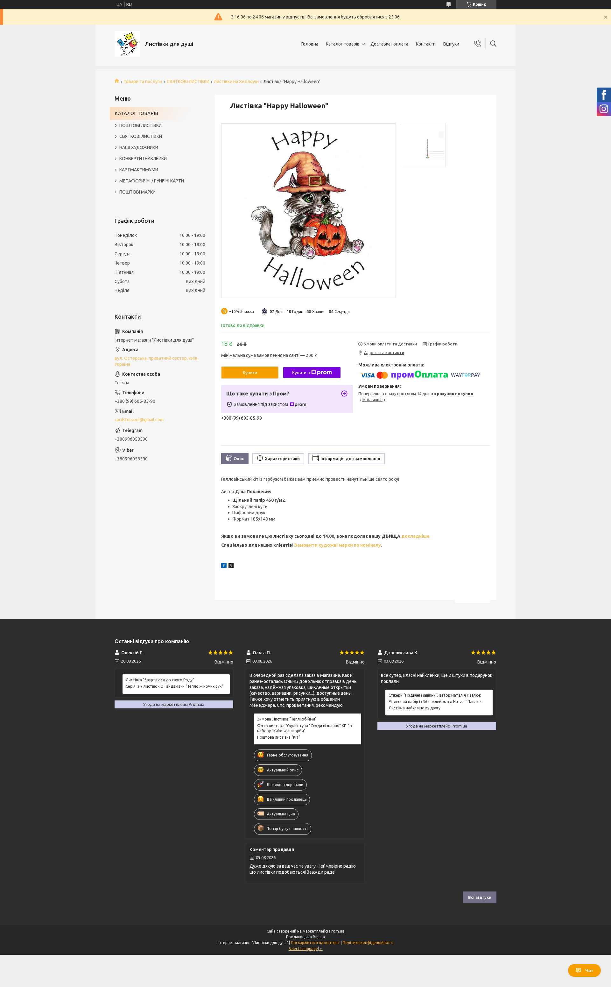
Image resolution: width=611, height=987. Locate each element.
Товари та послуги (142, 81)
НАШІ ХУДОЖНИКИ (138, 147)
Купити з (301, 372)
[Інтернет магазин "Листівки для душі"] (127, 44)
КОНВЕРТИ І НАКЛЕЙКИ (143, 158)
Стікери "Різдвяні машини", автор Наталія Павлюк (435, 695)
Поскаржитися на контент (315, 943)
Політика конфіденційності (368, 943)
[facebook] (224, 566)
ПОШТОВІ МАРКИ (137, 192)
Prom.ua (336, 931)
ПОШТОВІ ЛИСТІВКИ (140, 125)
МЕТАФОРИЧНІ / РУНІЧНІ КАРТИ (151, 180)
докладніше (415, 536)
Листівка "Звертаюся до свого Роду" (160, 680)
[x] (231, 566)
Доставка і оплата (389, 43)
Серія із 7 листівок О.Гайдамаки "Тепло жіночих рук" (174, 686)
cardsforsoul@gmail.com (139, 419)
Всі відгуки (479, 897)
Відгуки (451, 43)
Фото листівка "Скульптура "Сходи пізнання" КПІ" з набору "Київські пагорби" (304, 728)
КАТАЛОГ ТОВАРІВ (136, 113)
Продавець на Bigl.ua (305, 937)
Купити (250, 372)
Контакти (426, 43)
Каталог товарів (343, 43)
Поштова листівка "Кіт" (278, 737)
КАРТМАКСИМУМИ (138, 169)
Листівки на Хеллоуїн (236, 81)
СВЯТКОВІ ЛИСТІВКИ (188, 81)
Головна (309, 43)
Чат (589, 970)
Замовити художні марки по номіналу (337, 545)
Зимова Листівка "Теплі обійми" (287, 719)
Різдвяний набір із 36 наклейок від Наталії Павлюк (435, 701)
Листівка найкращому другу (414, 708)
